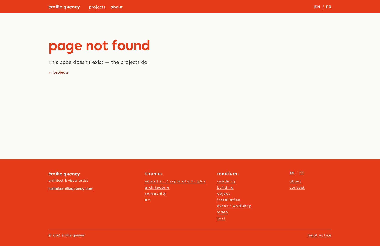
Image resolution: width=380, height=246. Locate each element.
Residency (226, 181)
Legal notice (320, 235)
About (117, 6)
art (148, 200)
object (223, 193)
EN (317, 6)
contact (297, 187)
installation (229, 200)
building (225, 187)
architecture (157, 187)
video (222, 212)
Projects (97, 6)
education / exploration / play (175, 181)
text (221, 218)
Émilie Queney (64, 7)
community (156, 193)
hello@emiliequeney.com (70, 188)
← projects (58, 72)
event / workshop (234, 206)
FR (329, 6)
